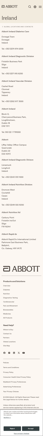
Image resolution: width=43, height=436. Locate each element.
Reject (12, 428)
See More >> (7, 417)
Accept (31, 428)
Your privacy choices (21, 433)
